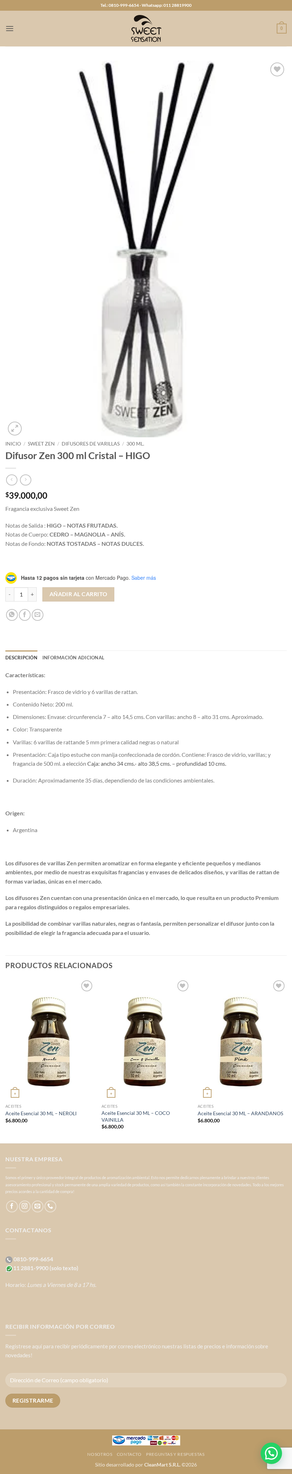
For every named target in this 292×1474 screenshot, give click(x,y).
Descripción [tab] (21, 657)
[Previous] (5, 1060)
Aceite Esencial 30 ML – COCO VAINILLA (135, 1116)
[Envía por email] (37, 615)
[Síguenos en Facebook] (12, 1206)
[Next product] (11, 480)
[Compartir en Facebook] (25, 615)
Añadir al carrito (78, 594)
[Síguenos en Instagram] (25, 1206)
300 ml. (135, 444)
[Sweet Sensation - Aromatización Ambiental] (146, 28)
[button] (9, 28)
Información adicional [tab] (73, 657)
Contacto (129, 1454)
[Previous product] (25, 480)
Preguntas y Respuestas (175, 1454)
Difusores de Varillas (91, 444)
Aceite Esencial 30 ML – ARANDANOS (240, 1113)
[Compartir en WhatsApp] (12, 615)
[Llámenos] (50, 1206)
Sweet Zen (41, 444)
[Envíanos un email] (37, 1206)
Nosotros (99, 1454)
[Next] (286, 1060)
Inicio (13, 444)
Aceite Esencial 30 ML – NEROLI (41, 1113)
